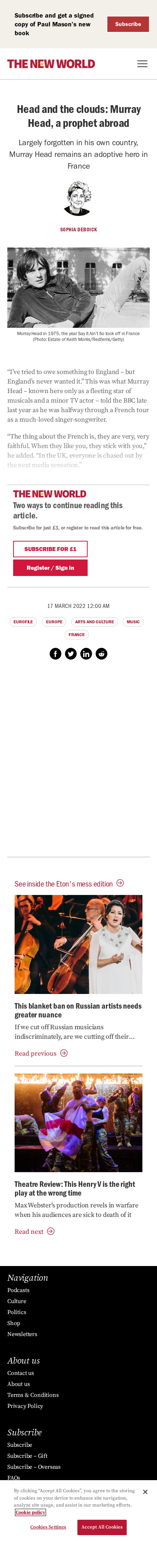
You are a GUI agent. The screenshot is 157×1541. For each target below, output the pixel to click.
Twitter (71, 654)
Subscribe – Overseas (34, 1467)
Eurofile (23, 621)
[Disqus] (78, 762)
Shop (13, 1323)
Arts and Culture (94, 621)
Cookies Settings (48, 1527)
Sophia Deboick (78, 229)
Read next (29, 1232)
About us (18, 1384)
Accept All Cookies (102, 1527)
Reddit (101, 654)
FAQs (13, 1478)
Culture (16, 1301)
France (77, 634)
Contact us (20, 1373)
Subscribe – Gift (27, 1456)
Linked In (86, 654)
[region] (78, 1510)
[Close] (145, 1492)
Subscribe (128, 24)
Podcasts (18, 1290)
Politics (16, 1312)
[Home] (51, 63)
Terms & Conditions (32, 1395)
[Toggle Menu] (142, 63)
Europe (54, 621)
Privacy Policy (25, 1406)
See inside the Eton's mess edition (64, 883)
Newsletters (22, 1334)
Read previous (36, 1053)
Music (133, 621)
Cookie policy (30, 1512)
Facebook (55, 654)
